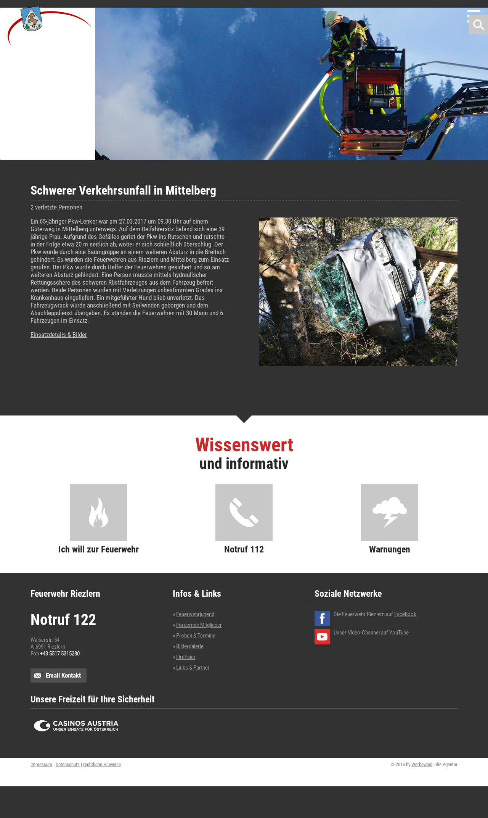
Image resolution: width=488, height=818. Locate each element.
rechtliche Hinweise (102, 764)
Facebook (405, 614)
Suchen (478, 24)
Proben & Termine (195, 635)
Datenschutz (68, 764)
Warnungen (389, 549)
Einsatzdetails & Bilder (58, 334)
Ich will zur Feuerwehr (98, 549)
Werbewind (421, 764)
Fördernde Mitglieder (199, 625)
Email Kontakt (63, 675)
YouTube (399, 632)
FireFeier (186, 657)
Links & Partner (193, 667)
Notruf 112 (244, 549)
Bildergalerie (190, 646)
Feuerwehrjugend (195, 614)
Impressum (41, 764)
